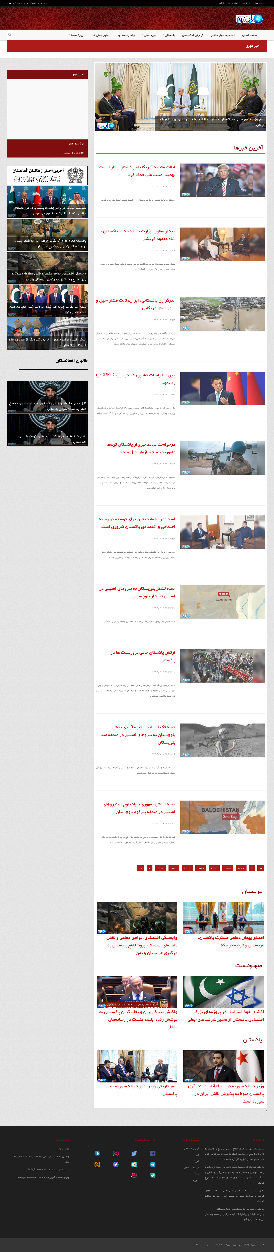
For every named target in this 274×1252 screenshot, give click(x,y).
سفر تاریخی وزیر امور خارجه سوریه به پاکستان (143, 1090)
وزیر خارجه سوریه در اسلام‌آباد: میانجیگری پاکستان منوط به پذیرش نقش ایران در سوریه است (226, 1094)
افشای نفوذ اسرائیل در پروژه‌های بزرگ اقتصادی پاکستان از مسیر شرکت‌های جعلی (226, 1016)
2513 (160, 868)
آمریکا (196, 1161)
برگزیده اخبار (76, 143)
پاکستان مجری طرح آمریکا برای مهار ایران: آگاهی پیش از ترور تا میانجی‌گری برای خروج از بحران (49, 244)
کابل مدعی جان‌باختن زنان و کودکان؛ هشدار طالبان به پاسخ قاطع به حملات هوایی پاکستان (47, 406)
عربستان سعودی (191, 1168)
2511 (187, 868)
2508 (227, 868)
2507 (241, 868)
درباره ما (246, 3)
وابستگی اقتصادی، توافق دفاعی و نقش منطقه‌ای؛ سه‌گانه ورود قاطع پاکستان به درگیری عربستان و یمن (142, 945)
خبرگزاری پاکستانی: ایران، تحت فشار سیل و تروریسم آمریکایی (135, 304)
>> (141, 868)
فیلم (197, 1155)
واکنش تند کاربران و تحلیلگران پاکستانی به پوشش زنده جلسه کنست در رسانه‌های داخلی (138, 1019)
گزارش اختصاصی (193, 35)
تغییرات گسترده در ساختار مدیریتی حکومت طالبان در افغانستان (51, 439)
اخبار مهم (78, 74)
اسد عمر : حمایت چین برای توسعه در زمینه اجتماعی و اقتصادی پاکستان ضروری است (137, 523)
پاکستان (170, 35)
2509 (214, 868)
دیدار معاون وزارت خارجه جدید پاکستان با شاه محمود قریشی (137, 235)
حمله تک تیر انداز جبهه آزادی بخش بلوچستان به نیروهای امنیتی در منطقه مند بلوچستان (138, 735)
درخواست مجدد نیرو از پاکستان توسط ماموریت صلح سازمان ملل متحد (141, 448)
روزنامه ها (77, 35)
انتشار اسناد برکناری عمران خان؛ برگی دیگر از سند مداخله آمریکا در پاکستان (47, 343)
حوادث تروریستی (74, 152)
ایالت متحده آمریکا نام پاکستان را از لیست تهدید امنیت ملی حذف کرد (137, 171)
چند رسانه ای (126, 35)
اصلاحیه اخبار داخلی (223, 35)
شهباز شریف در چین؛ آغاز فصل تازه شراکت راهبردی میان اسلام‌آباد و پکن (47, 310)
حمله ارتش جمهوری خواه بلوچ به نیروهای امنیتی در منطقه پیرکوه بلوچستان (139, 808)
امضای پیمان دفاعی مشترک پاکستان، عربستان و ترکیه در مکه (231, 942)
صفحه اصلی (259, 3)
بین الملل (150, 35)
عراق (197, 1174)
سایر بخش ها (101, 35)
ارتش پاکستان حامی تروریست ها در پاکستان (143, 656)
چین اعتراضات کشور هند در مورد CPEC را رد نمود (135, 379)
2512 (174, 868)
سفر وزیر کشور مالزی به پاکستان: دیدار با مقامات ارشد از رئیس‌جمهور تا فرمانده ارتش (211, 122)
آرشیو (221, 3)
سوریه (196, 1181)
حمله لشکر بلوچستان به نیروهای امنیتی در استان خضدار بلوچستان (137, 592)
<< (261, 868)
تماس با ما (232, 3)
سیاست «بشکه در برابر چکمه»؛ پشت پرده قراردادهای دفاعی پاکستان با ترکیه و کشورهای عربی (50, 211)
